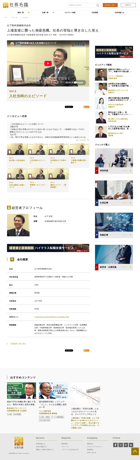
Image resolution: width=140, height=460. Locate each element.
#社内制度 (17, 414)
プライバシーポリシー (94, 446)
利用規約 (90, 449)
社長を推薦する (41, 446)
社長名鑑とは (40, 444)
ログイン (128, 5)
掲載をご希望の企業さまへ (45, 449)
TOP (5, 17)
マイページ (65, 446)
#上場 (9, 414)
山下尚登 (25, 17)
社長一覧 (15, 17)
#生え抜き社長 (45, 420)
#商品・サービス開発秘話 (54, 417)
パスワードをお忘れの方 (70, 449)
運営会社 (90, 444)
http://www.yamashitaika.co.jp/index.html (52, 317)
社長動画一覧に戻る (18, 344)
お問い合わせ (91, 452)
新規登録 (110, 5)
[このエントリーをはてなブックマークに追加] (126, 445)
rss (87, 107)
